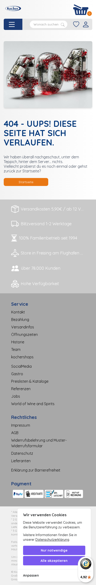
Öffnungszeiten (24, 334)
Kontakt (18, 312)
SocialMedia (21, 366)
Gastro (17, 373)
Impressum (20, 425)
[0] (81, 9)
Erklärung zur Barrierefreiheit (35, 470)
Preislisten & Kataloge (29, 381)
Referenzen (21, 388)
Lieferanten (21, 460)
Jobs (15, 396)
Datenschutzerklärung (52, 540)
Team (16, 349)
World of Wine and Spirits (33, 403)
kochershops (22, 357)
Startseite (26, 182)
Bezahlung (20, 319)
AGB (14, 432)
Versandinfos (22, 327)
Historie (17, 342)
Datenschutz (22, 453)
